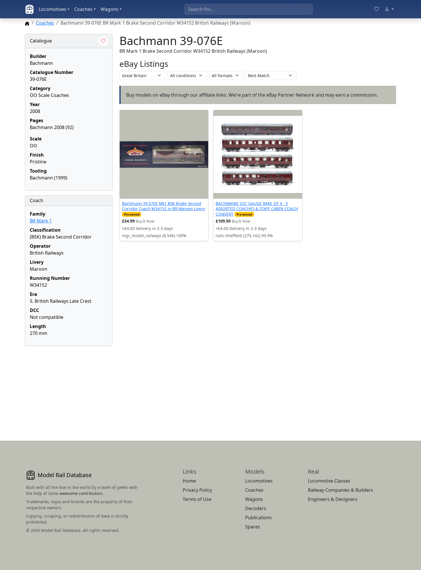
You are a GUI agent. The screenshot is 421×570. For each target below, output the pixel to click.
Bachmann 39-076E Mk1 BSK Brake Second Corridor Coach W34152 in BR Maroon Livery (163, 206)
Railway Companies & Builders (340, 490)
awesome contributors (81, 493)
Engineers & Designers (332, 499)
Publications (258, 517)
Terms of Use (197, 499)
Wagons (109, 9)
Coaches (83, 9)
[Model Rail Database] (29, 9)
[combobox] (248, 9)
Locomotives (52, 9)
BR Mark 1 (41, 221)
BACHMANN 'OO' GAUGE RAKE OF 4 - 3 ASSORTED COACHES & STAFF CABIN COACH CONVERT (257, 209)
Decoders (255, 508)
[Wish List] (376, 9)
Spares (252, 527)
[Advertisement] (69, 386)
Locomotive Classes (329, 481)
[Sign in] (389, 9)
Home (189, 481)
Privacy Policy (197, 490)
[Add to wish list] (103, 41)
